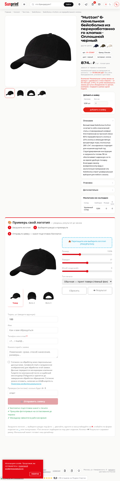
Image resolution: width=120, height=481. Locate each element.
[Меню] (24, 4)
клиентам (56, 471)
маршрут (111, 470)
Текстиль (26, 12)
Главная (8, 12)
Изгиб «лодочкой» (87, 268)
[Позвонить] (116, 4)
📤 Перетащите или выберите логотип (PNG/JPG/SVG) (87, 242)
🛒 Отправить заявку (33, 401)
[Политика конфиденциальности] (78, 470)
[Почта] (99, 4)
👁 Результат (100, 290)
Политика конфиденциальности (26, 383)
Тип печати (67, 276)
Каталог (17, 12)
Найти (68, 4)
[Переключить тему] (107, 4)
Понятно (35, 474)
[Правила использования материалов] (71, 470)
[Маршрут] (79, 4)
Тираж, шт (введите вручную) (21, 314)
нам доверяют (47, 471)
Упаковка (87, 182)
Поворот (87, 259)
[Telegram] (85, 4)
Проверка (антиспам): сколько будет (27, 388)
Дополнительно (90, 190)
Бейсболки (36, 12)
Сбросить (74, 290)
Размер (87, 251)
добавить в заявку (98, 110)
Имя (10, 325)
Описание (88, 120)
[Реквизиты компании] (64, 470)
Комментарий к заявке (18, 347)
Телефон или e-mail (18, 336)
